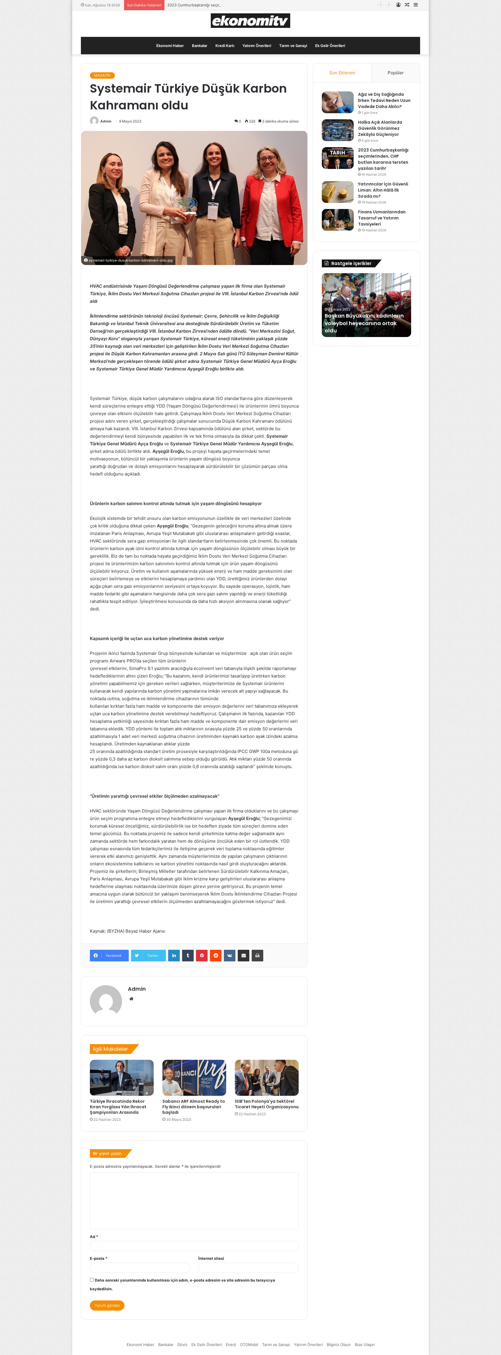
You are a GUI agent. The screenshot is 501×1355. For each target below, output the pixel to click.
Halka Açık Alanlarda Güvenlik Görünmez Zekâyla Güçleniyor (380, 128)
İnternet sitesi (211, 1258)
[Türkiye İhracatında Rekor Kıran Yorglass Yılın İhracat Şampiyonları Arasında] (122, 1078)
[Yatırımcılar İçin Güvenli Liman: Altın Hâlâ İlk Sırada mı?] (338, 192)
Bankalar (199, 45)
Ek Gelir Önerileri (330, 45)
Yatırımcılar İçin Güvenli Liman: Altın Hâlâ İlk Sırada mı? (383, 190)
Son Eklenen (342, 72)
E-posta (98, 1258)
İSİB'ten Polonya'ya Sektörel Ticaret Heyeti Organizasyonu (267, 1104)
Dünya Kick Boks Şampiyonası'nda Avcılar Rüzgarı (359, 323)
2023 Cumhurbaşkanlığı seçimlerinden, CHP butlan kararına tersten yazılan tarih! (239, 5)
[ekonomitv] (251, 20)
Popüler (396, 72)
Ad (94, 1236)
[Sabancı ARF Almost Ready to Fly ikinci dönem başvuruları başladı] (194, 1078)
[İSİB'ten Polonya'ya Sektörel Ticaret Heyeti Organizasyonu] (267, 1078)
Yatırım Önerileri (256, 45)
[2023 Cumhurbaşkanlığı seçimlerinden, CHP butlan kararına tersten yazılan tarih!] (338, 158)
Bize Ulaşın (365, 1344)
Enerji (231, 1344)
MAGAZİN (102, 75)
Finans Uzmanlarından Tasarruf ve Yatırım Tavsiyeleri (382, 218)
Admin (105, 121)
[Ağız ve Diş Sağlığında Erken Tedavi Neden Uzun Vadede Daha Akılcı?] (338, 102)
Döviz (182, 1344)
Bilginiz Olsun (339, 1344)
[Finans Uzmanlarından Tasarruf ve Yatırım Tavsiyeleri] (338, 220)
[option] (366, 305)
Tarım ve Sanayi (293, 45)
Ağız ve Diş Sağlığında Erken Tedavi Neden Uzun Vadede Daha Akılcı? (384, 100)
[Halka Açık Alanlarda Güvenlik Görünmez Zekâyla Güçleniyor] (338, 130)
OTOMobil (249, 1344)
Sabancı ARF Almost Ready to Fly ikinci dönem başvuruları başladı (193, 1106)
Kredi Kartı (224, 45)
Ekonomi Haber (170, 45)
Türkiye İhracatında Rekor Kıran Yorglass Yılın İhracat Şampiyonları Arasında (118, 1106)
